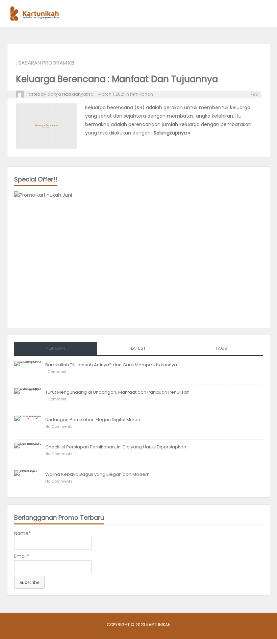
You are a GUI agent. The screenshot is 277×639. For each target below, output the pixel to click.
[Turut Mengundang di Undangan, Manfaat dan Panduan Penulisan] (27, 397)
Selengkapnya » (172, 132)
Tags (221, 348)
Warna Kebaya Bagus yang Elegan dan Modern (97, 474)
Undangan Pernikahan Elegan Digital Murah (92, 419)
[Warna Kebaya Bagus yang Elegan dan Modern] (27, 479)
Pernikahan (141, 94)
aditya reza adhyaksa (70, 94)
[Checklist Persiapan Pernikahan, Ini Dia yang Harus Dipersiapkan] (27, 452)
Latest (138, 348)
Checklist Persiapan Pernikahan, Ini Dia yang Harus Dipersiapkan (115, 447)
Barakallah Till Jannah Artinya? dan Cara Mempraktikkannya (111, 365)
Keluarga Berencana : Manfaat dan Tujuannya (117, 79)
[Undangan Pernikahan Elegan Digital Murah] (27, 425)
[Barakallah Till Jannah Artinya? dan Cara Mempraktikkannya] (27, 370)
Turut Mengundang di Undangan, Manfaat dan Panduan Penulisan (117, 392)
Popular (55, 348)
